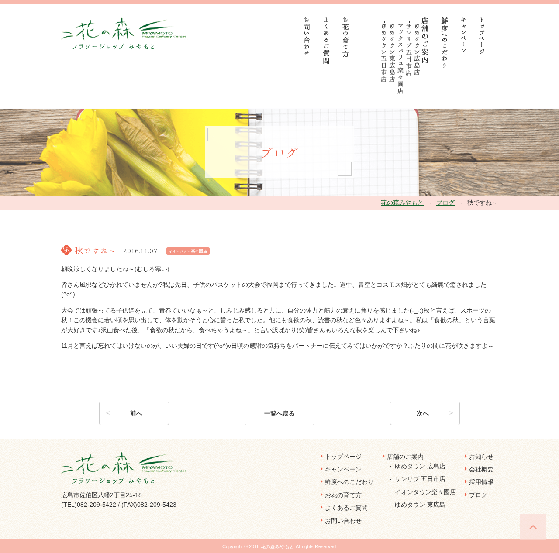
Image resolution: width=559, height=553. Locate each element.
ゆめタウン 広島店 (420, 466)
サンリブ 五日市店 (420, 478)
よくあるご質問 (346, 507)
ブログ (478, 494)
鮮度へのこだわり (349, 481)
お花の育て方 (343, 494)
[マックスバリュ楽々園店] (400, 59)
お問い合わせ (343, 520)
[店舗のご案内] (425, 40)
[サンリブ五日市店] (409, 50)
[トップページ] (482, 35)
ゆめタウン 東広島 (420, 504)
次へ (423, 413)
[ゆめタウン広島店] (417, 49)
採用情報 (481, 481)
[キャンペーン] (463, 34)
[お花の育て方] (345, 37)
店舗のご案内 (405, 456)
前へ (136, 413)
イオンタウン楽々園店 (425, 491)
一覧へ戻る (279, 413)
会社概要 (481, 469)
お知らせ (481, 456)
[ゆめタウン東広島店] (392, 53)
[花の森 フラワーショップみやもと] (124, 33)
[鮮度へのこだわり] (445, 42)
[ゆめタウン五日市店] (384, 53)
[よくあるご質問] (326, 40)
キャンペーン (343, 469)
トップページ (343, 456)
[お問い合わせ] (307, 36)
